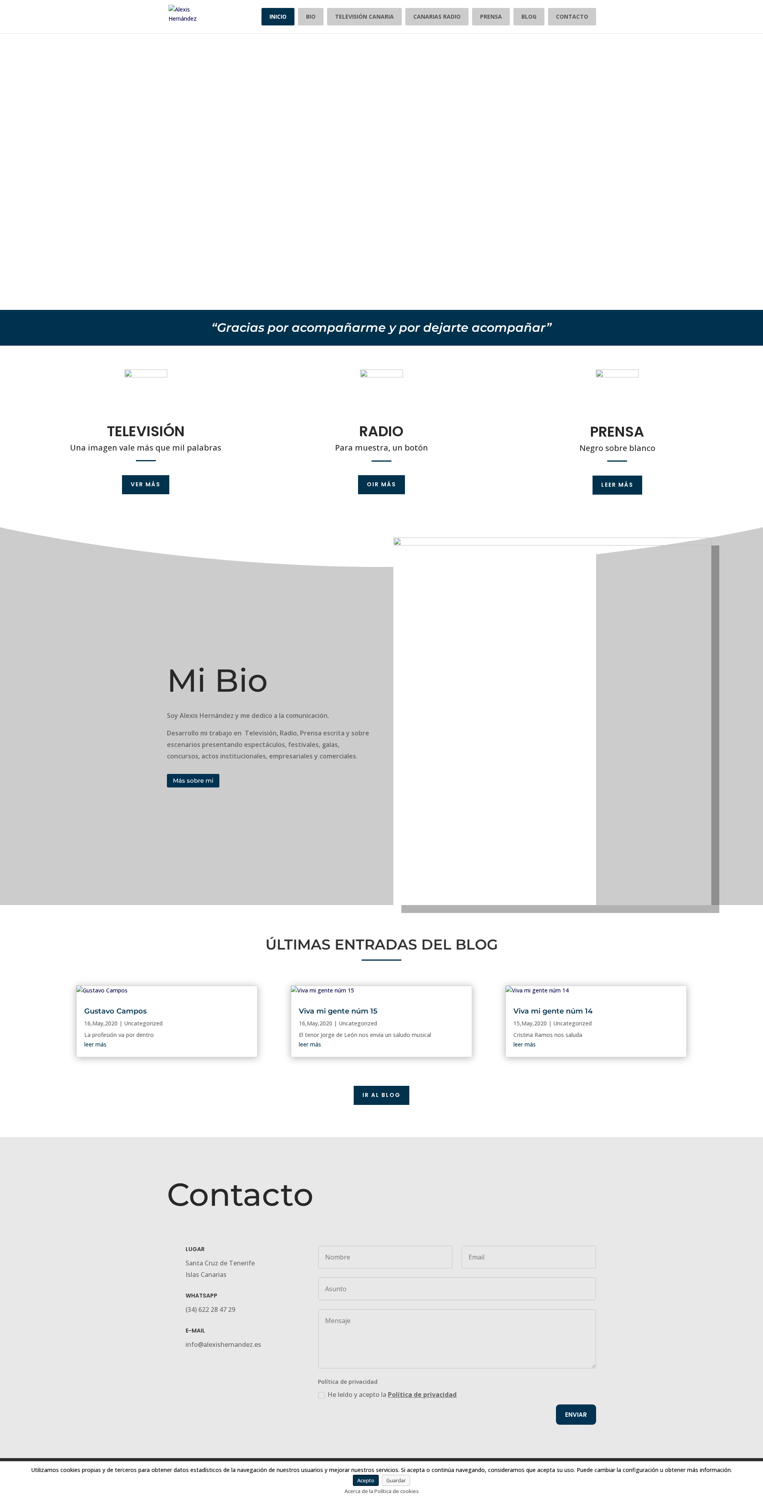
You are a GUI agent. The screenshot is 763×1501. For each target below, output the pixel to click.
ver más (146, 484)
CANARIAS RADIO (437, 16)
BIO (311, 16)
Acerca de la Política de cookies (382, 1491)
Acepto (365, 1480)
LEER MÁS (617, 485)
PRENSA (491, 16)
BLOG (528, 16)
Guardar (396, 1480)
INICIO (278, 16)
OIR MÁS (381, 484)
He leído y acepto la (392, 1394)
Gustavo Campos (115, 1011)
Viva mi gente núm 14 (553, 1011)
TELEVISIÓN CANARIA (364, 16)
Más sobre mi (193, 780)
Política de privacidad (422, 1394)
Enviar (576, 1414)
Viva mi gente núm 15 (338, 1011)
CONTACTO (572, 16)
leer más (95, 1044)
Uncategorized (143, 1023)
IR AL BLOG (381, 1095)
